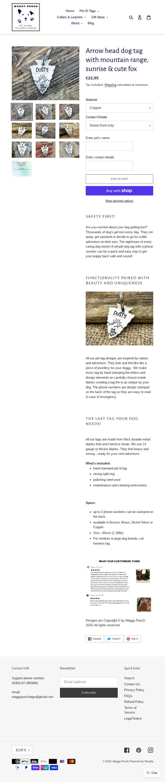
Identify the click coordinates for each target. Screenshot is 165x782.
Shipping (110, 84)
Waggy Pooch (121, 761)
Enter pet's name (98, 138)
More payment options (119, 201)
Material (91, 99)
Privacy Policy (134, 690)
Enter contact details (100, 157)
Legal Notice (133, 718)
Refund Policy (134, 701)
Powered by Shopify (141, 761)
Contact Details (96, 117)
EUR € (21, 750)
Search (129, 678)
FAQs (128, 696)
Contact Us (132, 684)
